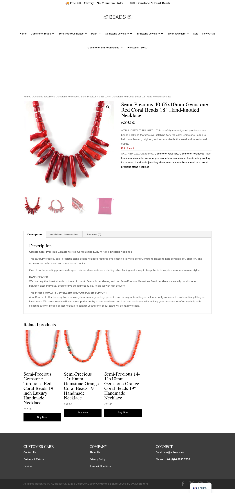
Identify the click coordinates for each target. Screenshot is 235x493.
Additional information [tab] (64, 234)
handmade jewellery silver (150, 162)
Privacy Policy (98, 459)
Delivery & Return (34, 459)
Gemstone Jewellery (117, 33)
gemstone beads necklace (170, 158)
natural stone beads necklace (183, 162)
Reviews (28, 466)
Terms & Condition (100, 466)
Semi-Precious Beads (71, 33)
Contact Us (30, 452)
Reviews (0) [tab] (94, 234)
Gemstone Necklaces (67, 96)
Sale (195, 33)
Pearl (94, 33)
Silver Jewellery (176, 33)
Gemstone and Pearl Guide (103, 47)
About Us (95, 452)
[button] (108, 107)
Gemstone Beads (41, 33)
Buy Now (42, 417)
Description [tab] (34, 234)
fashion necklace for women (137, 158)
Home (23, 33)
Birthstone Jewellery (148, 33)
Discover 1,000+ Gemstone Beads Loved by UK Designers (112, 483)
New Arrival (208, 33)
